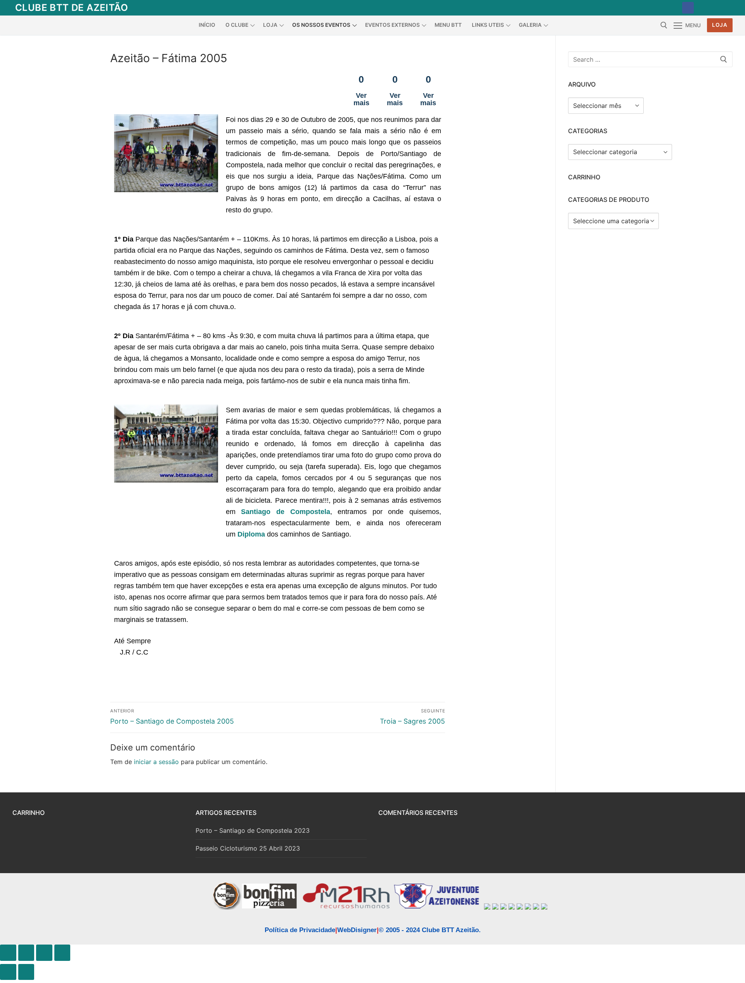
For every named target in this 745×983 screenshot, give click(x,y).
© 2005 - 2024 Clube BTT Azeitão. (430, 930)
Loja (719, 25)
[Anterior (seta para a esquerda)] (8, 972)
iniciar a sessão (156, 762)
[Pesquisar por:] (650, 59)
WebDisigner (357, 930)
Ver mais (361, 98)
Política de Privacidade (300, 930)
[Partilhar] (44, 953)
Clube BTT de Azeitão (71, 7)
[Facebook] (688, 8)
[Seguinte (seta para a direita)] (26, 972)
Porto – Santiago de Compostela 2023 (253, 830)
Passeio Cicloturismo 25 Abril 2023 (248, 848)
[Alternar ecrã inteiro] (26, 953)
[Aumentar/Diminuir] (8, 953)
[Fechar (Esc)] (62, 953)
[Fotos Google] (723, 8)
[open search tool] (663, 25)
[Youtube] (706, 8)
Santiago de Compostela (285, 512)
